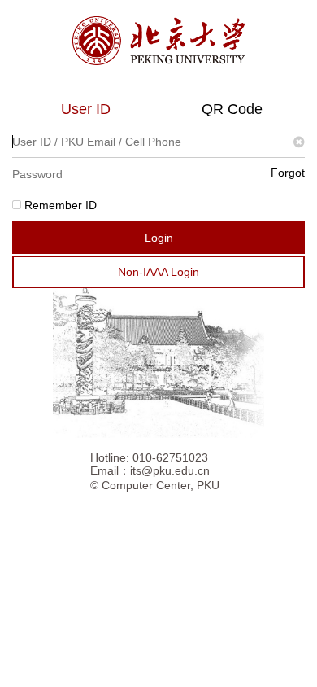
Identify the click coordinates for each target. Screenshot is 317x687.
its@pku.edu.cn (170, 470)
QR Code (232, 109)
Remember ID (59, 205)
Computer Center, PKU (160, 485)
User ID (86, 109)
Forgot (288, 172)
